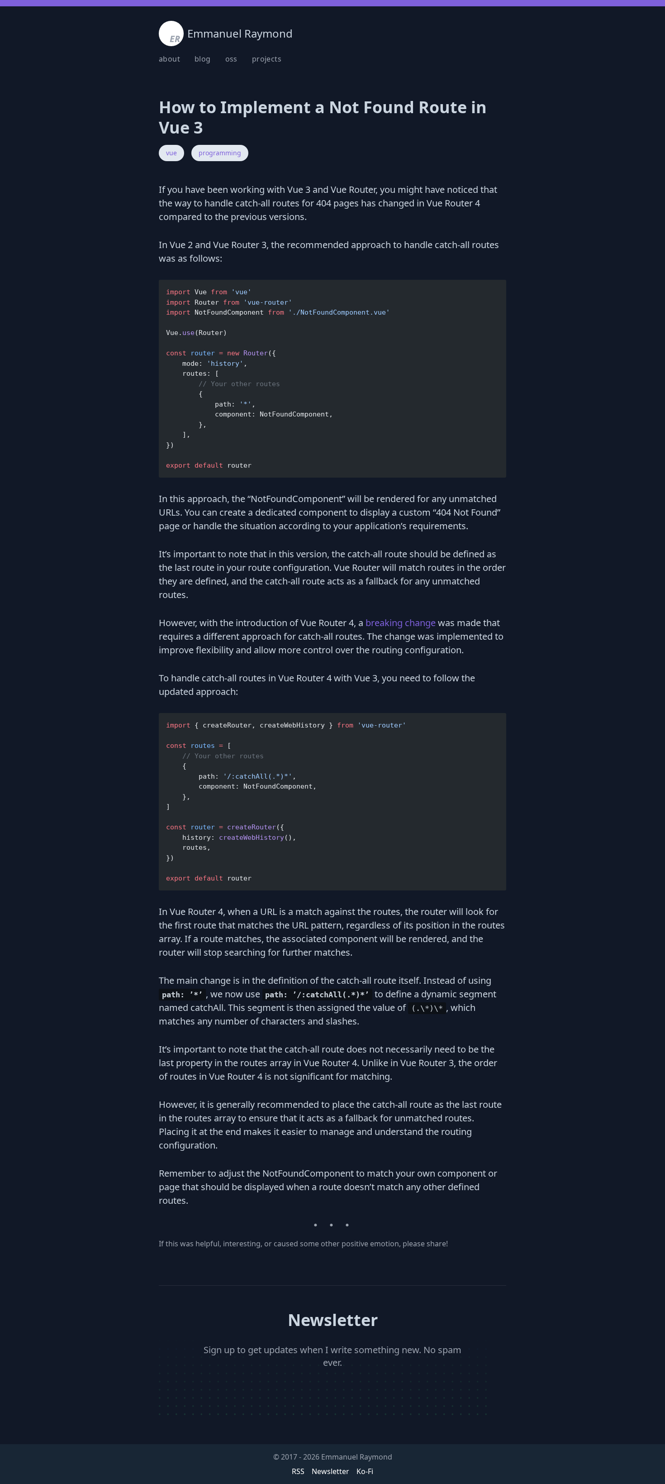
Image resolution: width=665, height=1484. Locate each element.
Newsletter (330, 1471)
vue (171, 152)
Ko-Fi (364, 1471)
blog (203, 59)
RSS (298, 1471)
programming (220, 152)
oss (231, 59)
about (169, 59)
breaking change (401, 623)
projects (266, 59)
